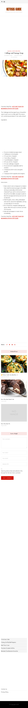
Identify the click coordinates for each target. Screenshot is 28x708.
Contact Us (4, 689)
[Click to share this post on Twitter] (9, 345)
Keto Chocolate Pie (5, 423)
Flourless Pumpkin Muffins (8, 648)
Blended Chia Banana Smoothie (9, 651)
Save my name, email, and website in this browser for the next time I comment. (11, 472)
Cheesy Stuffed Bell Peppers (8, 642)
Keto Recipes (16, 51)
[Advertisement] (14, 35)
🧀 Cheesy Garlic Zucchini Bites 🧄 (9, 375)
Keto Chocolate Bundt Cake (7, 399)
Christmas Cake (5, 639)
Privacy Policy (4, 692)
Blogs (9, 51)
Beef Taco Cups (5, 645)
